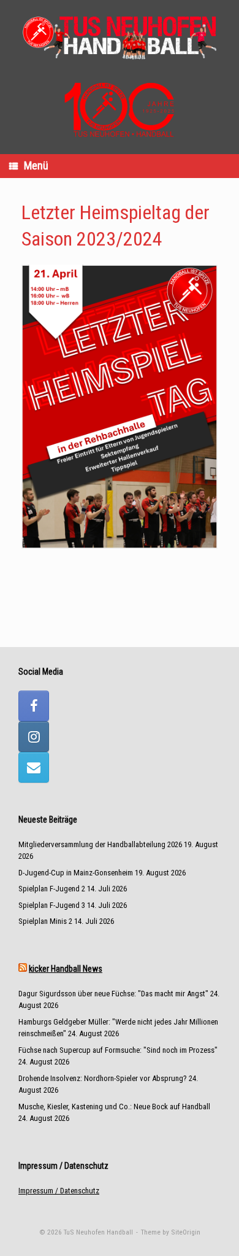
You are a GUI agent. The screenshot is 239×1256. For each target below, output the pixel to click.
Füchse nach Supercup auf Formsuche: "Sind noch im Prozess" (118, 1050)
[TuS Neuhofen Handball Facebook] (33, 706)
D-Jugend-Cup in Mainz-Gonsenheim (75, 872)
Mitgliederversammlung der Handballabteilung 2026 (100, 844)
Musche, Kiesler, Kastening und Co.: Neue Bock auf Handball (114, 1106)
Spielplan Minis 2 (45, 921)
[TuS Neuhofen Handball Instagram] (33, 736)
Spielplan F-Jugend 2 (51, 888)
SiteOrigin (185, 1232)
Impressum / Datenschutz (58, 1190)
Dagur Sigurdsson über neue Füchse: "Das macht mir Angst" (113, 993)
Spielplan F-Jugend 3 (51, 905)
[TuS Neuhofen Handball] (119, 36)
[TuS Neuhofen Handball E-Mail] (33, 767)
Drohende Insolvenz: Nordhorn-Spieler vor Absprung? (102, 1078)
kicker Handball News (65, 969)
